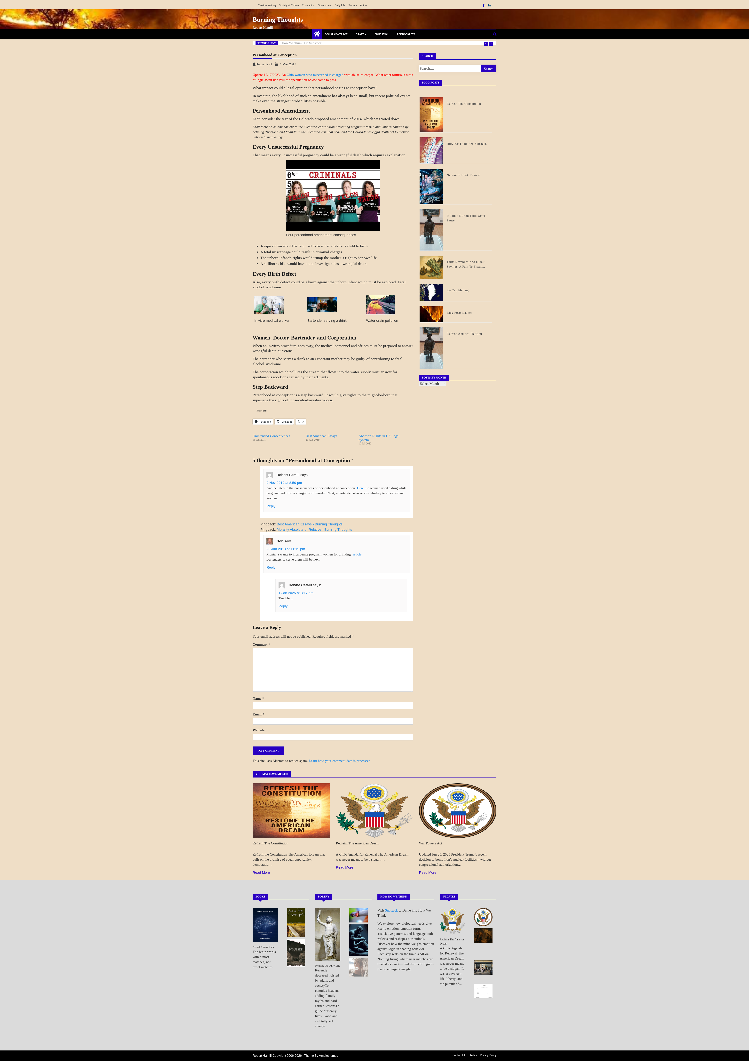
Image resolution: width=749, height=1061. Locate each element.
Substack (391, 910)
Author (363, 5)
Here (360, 488)
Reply (270, 506)
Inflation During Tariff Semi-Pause (466, 218)
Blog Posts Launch (459, 312)
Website (258, 730)
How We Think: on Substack (467, 143)
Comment (261, 644)
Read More (261, 872)
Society (352, 5)
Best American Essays (321, 436)
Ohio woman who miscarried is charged (315, 75)
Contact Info (459, 1055)
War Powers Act (430, 843)
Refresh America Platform (300, 43)
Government (325, 5)
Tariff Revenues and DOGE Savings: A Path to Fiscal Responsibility (466, 264)
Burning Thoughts (278, 19)
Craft (360, 34)
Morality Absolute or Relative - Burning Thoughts (314, 529)
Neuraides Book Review (463, 175)
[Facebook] (484, 5)
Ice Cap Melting (458, 290)
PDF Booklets (406, 34)
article (357, 554)
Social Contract (336, 34)
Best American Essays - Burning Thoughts (310, 524)
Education (382, 34)
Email (258, 714)
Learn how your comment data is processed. (340, 761)
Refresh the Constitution (464, 103)
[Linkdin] (489, 5)
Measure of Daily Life (327, 965)
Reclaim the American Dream (357, 843)
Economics (308, 5)
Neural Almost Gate (263, 947)
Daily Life (340, 5)
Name (258, 698)
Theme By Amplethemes (321, 1055)
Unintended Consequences (271, 436)
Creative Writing (267, 5)
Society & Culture (289, 5)
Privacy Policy (488, 1055)
